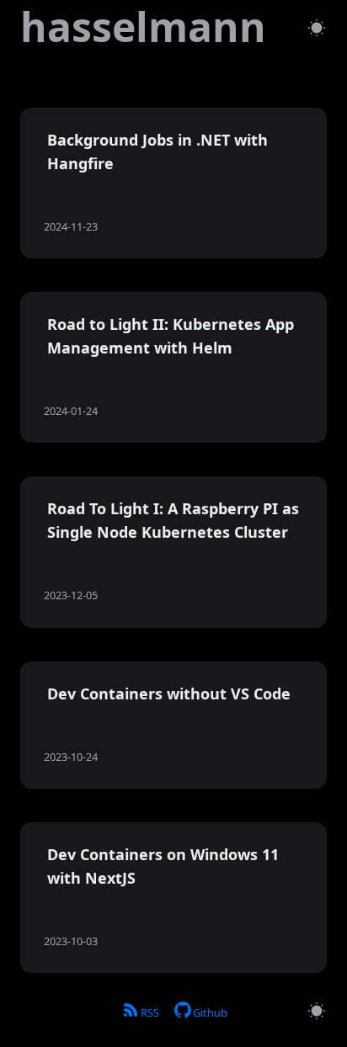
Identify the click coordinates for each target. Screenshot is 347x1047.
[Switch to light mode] (317, 27)
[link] (143, 27)
